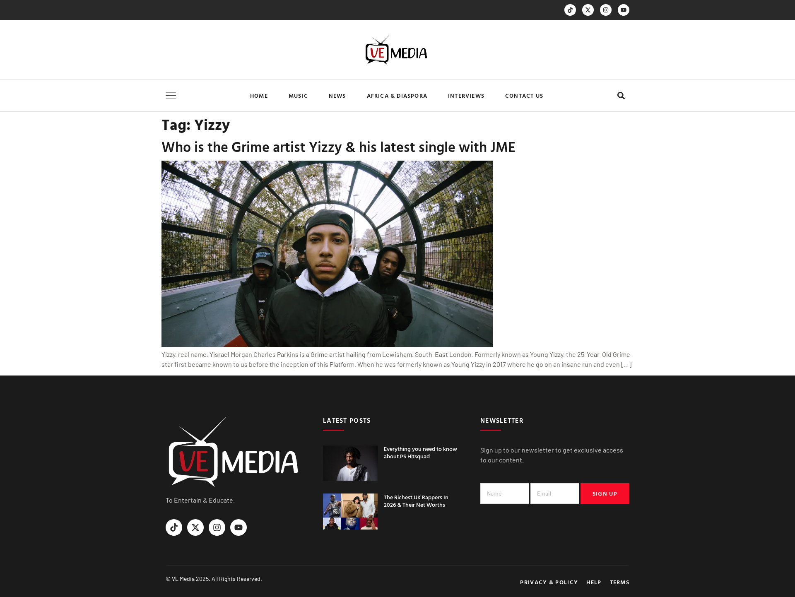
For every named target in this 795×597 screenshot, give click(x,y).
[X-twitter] (588, 10)
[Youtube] (623, 10)
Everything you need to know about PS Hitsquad (420, 452)
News (337, 95)
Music (298, 95)
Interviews (466, 95)
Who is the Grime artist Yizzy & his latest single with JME (338, 146)
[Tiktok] (570, 10)
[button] (621, 96)
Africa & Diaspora (397, 95)
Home (259, 95)
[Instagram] (606, 10)
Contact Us (524, 95)
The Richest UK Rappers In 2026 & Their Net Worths (416, 501)
